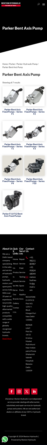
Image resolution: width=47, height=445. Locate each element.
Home (5, 64)
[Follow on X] (27, 391)
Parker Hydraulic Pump (27, 64)
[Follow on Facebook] (12, 391)
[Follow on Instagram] (19, 391)
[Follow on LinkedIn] (34, 391)
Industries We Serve (16, 285)
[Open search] (39, 4)
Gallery (16, 303)
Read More (7, 338)
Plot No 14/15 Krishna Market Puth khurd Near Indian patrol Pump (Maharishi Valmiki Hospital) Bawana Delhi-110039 (31, 350)
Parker (12, 64)
